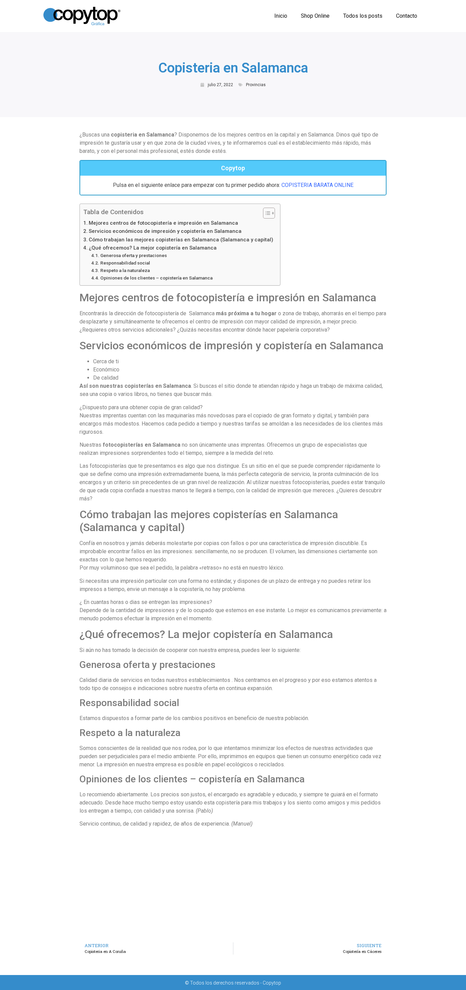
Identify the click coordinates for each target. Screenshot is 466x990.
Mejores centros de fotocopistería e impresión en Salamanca (163, 223)
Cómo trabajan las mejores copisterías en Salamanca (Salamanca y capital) (181, 240)
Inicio (280, 16)
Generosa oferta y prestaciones (133, 255)
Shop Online (315, 16)
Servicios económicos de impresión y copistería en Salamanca (165, 231)
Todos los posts (362, 16)
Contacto (406, 16)
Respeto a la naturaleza (125, 270)
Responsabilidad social (125, 263)
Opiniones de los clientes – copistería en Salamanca (156, 278)
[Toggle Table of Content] (265, 213)
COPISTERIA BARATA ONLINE (317, 185)
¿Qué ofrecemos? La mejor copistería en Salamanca (153, 248)
